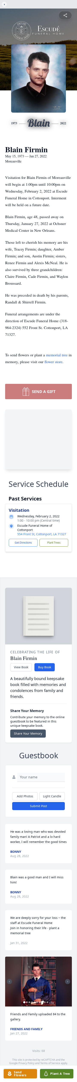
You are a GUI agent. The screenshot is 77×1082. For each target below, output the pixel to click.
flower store (53, 361)
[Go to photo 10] (47, 1002)
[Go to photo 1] (24, 1002)
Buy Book (44, 667)
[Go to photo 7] (40, 1002)
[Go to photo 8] (42, 1002)
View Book (21, 667)
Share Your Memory (28, 733)
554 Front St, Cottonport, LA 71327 (41, 534)
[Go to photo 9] (45, 1002)
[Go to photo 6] (37, 1002)
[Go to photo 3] (29, 1002)
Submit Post (38, 806)
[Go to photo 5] (35, 1002)
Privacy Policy (26, 1063)
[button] (38, 982)
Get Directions (23, 542)
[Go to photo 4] (32, 1002)
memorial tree (57, 354)
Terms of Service (50, 1063)
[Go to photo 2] (27, 1002)
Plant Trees (54, 542)
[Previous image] (9, 981)
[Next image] (67, 981)
